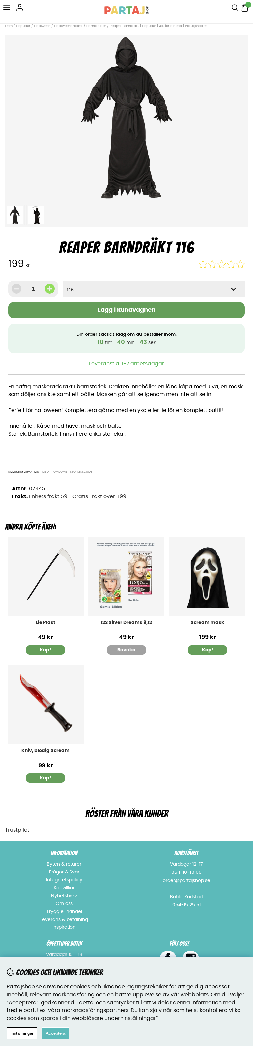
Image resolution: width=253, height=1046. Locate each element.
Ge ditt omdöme (54, 471)
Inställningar (21, 1033)
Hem (9, 26)
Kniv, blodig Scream (45, 750)
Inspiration (64, 927)
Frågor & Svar (64, 872)
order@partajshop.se (186, 880)
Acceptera (55, 1033)
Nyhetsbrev (64, 896)
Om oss (64, 903)
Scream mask (207, 622)
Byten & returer (64, 864)
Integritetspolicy (64, 880)
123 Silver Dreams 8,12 (126, 622)
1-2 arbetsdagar (143, 363)
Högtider (23, 26)
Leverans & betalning (64, 919)
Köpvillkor (64, 888)
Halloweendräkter (68, 26)
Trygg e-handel (64, 911)
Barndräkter (96, 26)
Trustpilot (17, 830)
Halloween (42, 26)
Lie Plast (45, 622)
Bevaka (126, 650)
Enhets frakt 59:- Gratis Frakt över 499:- (79, 496)
